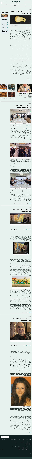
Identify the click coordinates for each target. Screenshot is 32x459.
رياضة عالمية (23, 449)
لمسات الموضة (27, 449)
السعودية (17, 203)
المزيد (14, 5)
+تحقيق (19, 449)
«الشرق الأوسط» (28, 25)
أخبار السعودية (26, 203)
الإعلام (23, 203)
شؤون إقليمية (30, 444)
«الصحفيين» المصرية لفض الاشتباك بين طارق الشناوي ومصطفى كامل (4, 31)
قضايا (27, 312)
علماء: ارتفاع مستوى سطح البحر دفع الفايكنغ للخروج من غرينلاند (11, 90)
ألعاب (15, 5)
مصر (23, 312)
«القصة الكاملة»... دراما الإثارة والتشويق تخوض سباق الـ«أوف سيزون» (4, 25)
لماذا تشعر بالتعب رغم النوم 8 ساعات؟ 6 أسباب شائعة (4, 19)
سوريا (14, 203)
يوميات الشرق (29, 9)
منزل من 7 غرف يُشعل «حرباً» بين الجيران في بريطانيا (4, 28)
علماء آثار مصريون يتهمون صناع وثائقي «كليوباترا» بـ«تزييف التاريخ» (11, 99)
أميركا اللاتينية (27, 444)
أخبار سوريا (20, 203)
